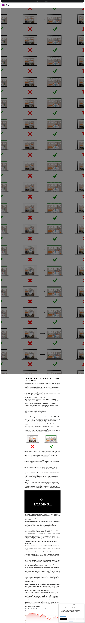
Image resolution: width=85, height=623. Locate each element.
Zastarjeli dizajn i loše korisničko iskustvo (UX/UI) (33, 408)
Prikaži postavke (80, 618)
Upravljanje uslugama (63, 616)
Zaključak (27, 414)
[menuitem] (52, 5)
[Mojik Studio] (5, 5)
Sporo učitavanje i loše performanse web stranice (34, 410)
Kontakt (81, 5)
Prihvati (63, 618)
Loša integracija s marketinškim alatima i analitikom (34, 412)
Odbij (72, 618)
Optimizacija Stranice (73, 5)
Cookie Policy (71, 621)
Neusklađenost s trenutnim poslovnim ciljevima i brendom (35, 411)
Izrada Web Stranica (51, 5)
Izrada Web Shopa (62, 5)
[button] (83, 604)
